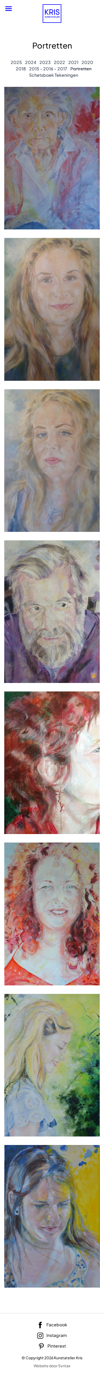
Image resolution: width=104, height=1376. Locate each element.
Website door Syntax (52, 1366)
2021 (73, 62)
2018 (21, 68)
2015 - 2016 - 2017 (48, 68)
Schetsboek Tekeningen (53, 75)
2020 (87, 62)
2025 (16, 62)
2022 (59, 62)
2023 (45, 62)
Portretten (80, 68)
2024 (30, 62)
